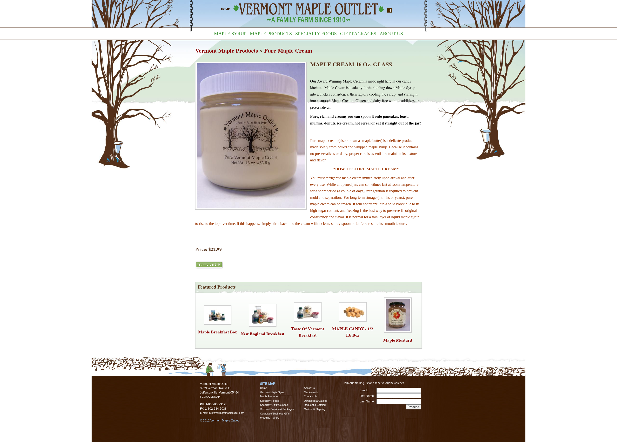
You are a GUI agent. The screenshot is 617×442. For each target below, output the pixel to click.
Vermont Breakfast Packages (277, 409)
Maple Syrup (230, 33)
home (225, 9)
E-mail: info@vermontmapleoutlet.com (222, 412)
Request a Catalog (315, 404)
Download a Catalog (315, 400)
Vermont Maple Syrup (272, 392)
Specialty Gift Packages (274, 404)
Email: (364, 390)
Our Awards (311, 392)
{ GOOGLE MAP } (210, 396)
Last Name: (367, 401)
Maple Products (271, 33)
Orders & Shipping (314, 409)
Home (263, 388)
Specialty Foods (316, 33)
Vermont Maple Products (226, 50)
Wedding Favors (269, 417)
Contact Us (310, 396)
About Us (391, 33)
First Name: (367, 396)
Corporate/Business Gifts (275, 413)
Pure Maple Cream (288, 50)
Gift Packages (358, 33)
